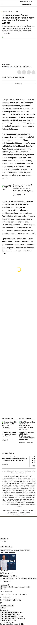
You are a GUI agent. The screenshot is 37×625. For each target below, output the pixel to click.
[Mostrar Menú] (2, 3)
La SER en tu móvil (25, 512)
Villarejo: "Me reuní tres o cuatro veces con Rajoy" (9, 434)
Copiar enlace (5, 620)
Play (10, 546)
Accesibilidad (15, 510)
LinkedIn (29, 72)
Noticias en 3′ (5, 550)
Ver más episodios (7, 578)
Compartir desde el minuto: (11, 624)
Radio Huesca (7, 67)
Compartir (26, 578)
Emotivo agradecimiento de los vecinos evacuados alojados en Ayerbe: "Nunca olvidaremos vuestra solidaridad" (15, 458)
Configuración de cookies (18, 515)
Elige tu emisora (27, 4)
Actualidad (6, 11)
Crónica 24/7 (4, 571)
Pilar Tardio (6, 64)
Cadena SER (9, 3)
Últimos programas (17, 550)
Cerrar (3, 589)
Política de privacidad (27, 510)
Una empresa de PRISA (18, 521)
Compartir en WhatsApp (9, 618)
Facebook (19, 72)
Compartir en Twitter (8, 614)
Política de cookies (12, 512)
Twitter (24, 72)
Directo (27, 550)
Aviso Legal (6, 510)
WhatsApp (33, 72)
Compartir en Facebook (9, 612)
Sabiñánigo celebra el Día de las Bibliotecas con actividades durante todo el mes (26, 436)
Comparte (4, 546)
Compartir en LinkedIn (8, 616)
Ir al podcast (18, 578)
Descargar (18, 194)
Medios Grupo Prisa (19, 526)
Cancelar (10, 605)
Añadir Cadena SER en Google (13, 77)
